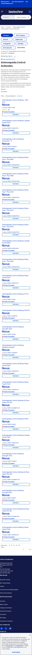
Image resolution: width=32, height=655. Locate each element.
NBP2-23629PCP (12, 316)
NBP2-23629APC (12, 352)
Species (5, 39)
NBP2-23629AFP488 (13, 181)
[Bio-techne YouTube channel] (10, 628)
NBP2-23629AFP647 (13, 216)
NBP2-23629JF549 (13, 443)
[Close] (30, 635)
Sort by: (3, 56)
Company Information (6, 607)
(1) (9, 109)
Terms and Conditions (6, 593)
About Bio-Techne (5, 579)
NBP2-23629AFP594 (13, 267)
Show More (21, 47)
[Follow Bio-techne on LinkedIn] (1, 628)
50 (19, 545)
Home (2, 27)
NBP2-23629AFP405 (13, 197)
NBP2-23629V (12, 334)
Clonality (20, 43)
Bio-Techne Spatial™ (18, 1)
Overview (2, 601)
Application (19, 39)
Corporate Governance (6, 621)
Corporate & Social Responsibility (9, 589)
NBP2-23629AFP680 (13, 165)
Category (6, 35)
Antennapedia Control (19, 27)
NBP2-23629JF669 (13, 248)
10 (11, 545)
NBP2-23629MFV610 (13, 516)
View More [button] (15, 114)
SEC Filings (3, 617)
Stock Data (3, 614)
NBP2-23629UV (12, 461)
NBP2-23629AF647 (13, 283)
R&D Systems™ (5, 1)
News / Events (4, 604)
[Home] (16, 11)
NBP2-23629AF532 (13, 389)
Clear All (19, 96)
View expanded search (8, 59)
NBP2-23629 (11, 107)
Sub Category (20, 35)
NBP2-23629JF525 (13, 128)
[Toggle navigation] (2, 11)
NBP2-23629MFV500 (14, 408)
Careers (2, 586)
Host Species (7, 48)
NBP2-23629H (12, 424)
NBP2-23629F (12, 299)
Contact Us (3, 631)
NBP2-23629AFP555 (13, 232)
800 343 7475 (9, 571)
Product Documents (9, 112)
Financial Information (5, 611)
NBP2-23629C (12, 498)
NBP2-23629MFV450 (14, 479)
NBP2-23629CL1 (12, 146)
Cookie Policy (19, 645)
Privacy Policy (9, 645)
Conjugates (7, 43)
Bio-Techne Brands (5, 583)
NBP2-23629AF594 (13, 535)
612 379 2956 (6, 569)
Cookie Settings (16, 652)
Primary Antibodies (10, 96)
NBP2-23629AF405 (13, 371)
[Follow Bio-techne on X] (6, 628)
